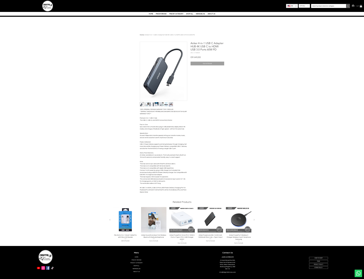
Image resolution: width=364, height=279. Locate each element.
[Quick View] (125, 220)
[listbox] (304, 6)
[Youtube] (38, 268)
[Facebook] (48, 268)
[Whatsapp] (358, 273)
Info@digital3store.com (227, 272)
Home (142, 35)
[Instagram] (43, 268)
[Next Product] (254, 220)
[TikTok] (52, 268)
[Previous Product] (110, 220)
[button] (304, 6)
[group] (182, 225)
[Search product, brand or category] (348, 6)
